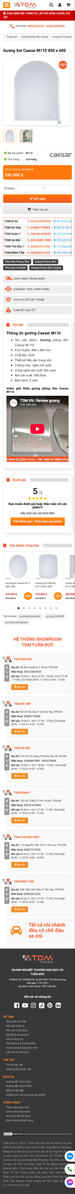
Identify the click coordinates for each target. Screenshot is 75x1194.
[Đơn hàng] (68, 5)
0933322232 (35, 26)
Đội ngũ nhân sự (15, 1025)
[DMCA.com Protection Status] (13, 1133)
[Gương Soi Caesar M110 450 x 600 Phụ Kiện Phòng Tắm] (36, 91)
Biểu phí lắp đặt (15, 1090)
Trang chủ (11, 37)
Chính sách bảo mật (17, 1107)
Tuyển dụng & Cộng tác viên (21, 1047)
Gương (45, 340)
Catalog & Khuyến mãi (18, 1069)
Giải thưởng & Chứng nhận (21, 1043)
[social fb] (17, 1005)
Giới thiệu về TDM (16, 1021)
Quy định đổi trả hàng (18, 1116)
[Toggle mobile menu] (6, 5)
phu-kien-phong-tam (16, 622)
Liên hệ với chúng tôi (17, 1052)
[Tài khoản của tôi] (59, 5)
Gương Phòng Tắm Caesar (34, 37)
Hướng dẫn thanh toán (19, 1086)
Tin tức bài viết (14, 1064)
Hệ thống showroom (17, 1034)
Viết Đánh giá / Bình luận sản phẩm (37, 521)
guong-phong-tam (30, 616)
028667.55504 (40, 227)
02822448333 (55, 26)
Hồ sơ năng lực (14, 1039)
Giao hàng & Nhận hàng (19, 1120)
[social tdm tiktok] (42, 1005)
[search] (51, 5)
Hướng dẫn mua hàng (18, 1081)
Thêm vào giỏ (40, 209)
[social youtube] (25, 1005)
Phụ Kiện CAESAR (15, 267)
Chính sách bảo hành (18, 1111)
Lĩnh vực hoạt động (17, 1030)
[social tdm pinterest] (50, 1005)
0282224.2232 (40, 252)
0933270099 (49, 760)
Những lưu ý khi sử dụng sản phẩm (26, 1094)
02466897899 (32, 760)
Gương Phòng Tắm (45, 261)
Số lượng (9, 188)
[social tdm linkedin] (58, 1005)
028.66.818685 (41, 233)
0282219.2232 (40, 246)
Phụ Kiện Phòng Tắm (17, 261)
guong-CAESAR (55, 616)
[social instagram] (33, 1005)
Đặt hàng (39, 198)
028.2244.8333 (41, 221)
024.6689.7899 (41, 240)
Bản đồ (20, 687)
